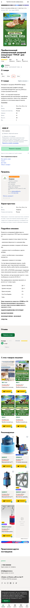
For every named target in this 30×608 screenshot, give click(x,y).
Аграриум (7, 65)
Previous (2, 25)
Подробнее (4, 102)
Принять (6, 600)
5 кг (13, 76)
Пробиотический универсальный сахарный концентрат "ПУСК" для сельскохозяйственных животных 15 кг (22, 422)
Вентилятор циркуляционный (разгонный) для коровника (22, 497)
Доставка (3, 162)
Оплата (3, 161)
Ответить (7, 347)
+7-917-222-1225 (14, 193)
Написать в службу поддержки (10, 143)
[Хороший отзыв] (9, 340)
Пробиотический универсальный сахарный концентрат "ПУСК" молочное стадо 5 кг (22, 387)
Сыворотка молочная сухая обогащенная (8, 387)
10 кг (8, 76)
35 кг (3, 76)
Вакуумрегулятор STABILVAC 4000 (8, 497)
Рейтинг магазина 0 (8, 196)
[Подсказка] (21, 67)
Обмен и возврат (5, 164)
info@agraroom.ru (6, 571)
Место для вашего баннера (22, 523)
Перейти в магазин (13, 181)
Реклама (25, 542)
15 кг (18, 76)
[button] (27, 605)
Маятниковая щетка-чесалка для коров (8, 531)
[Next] (28, 369)
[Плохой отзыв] (11, 340)
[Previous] (18, 369)
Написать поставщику (9, 136)
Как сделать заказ (6, 159)
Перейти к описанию (22, 81)
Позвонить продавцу (15, 148)
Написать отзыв (8, 335)
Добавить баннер (24, 538)
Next (28, 26)
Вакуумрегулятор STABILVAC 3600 (8, 462)
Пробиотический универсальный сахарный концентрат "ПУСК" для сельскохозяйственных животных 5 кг (8, 422)
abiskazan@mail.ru (16, 191)
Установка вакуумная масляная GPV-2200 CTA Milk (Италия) (22, 462)
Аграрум (3, 341)
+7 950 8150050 (6, 565)
